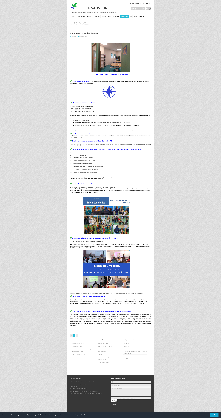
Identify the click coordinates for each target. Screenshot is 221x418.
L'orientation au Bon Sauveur (84, 32)
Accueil (73, 16)
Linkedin (141, 8)
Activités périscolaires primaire (105, 357)
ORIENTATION (124, 16)
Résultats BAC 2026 (77, 346)
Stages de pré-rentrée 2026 (78, 354)
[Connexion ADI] (149, 8)
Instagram (135, 8)
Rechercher (149, 16)
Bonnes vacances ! (102, 351)
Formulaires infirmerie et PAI (104, 362)
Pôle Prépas (116, 16)
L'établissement (81, 16)
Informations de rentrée (77, 351)
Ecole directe (132, 8)
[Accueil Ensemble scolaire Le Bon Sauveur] (73, 9)
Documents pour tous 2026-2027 (106, 349)
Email (147, 8)
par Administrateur (83, 36)
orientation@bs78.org (132, 130)
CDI (131, 16)
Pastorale (90, 16)
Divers (135, 16)
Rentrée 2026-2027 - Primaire (105, 346)
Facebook (138, 8)
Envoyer (114, 404)
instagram (73, 137)
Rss (144, 8)
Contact (141, 16)
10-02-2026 (73, 36)
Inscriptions (100, 354)
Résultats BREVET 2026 (78, 343)
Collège (104, 16)
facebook (79, 137)
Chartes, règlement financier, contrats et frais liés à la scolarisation (135, 352)
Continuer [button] (214, 415)
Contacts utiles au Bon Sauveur (131, 349)
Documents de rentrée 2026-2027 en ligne (82, 349)
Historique (126, 346)
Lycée (109, 16)
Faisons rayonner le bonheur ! (79, 357)
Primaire (97, 16)
